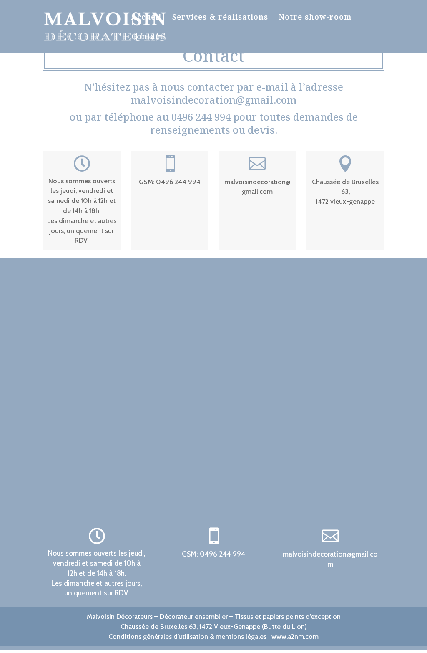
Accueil (146, 18)
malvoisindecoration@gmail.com (213, 99)
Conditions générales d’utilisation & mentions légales (187, 636)
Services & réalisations (220, 18)
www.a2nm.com (295, 636)
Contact (147, 37)
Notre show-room (315, 18)
